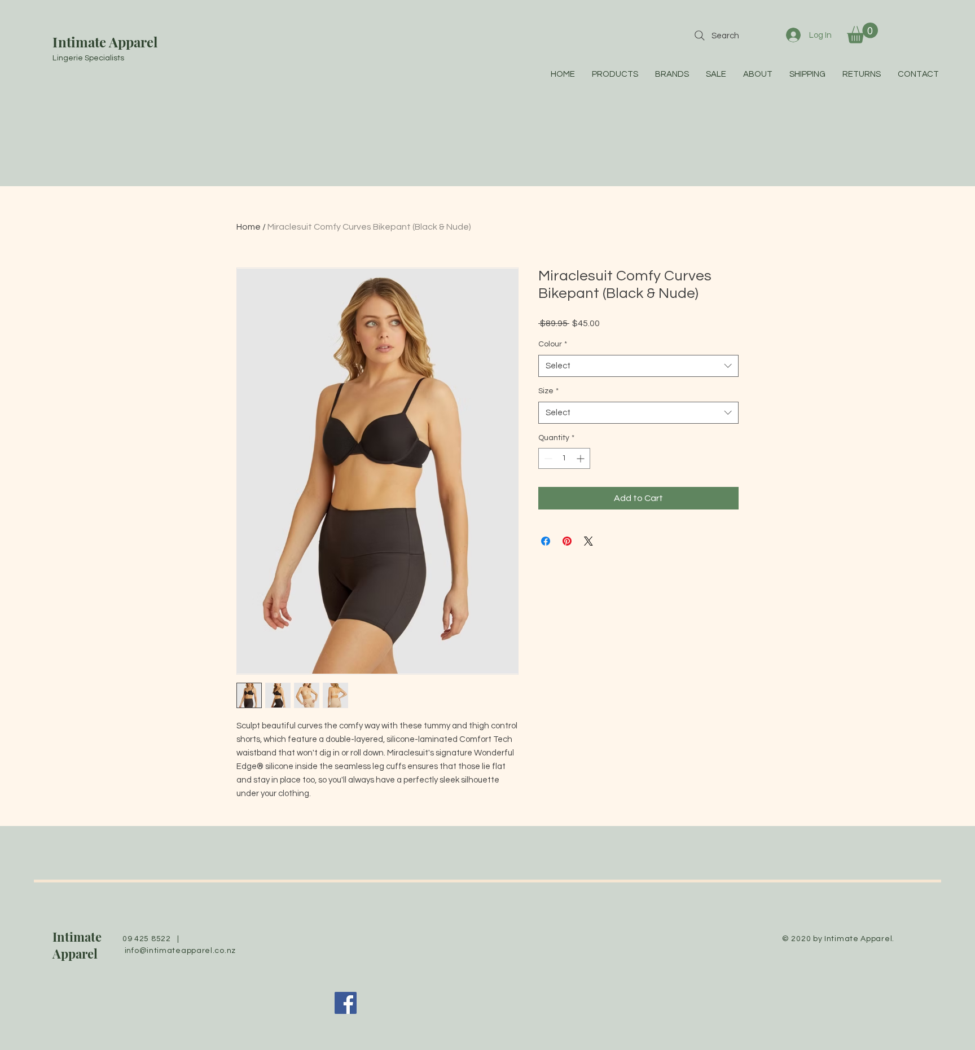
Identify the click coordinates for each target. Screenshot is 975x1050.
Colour (552, 344)
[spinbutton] (564, 458)
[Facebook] (346, 1003)
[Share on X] (588, 541)
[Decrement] (547, 458)
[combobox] (638, 366)
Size (548, 391)
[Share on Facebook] (545, 541)
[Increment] (581, 458)
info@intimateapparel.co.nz (180, 951)
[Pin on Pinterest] (567, 541)
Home (248, 226)
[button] (862, 33)
